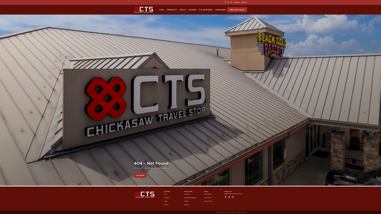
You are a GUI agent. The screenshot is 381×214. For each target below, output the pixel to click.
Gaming (192, 10)
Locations (187, 194)
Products (172, 10)
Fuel (161, 10)
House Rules (207, 194)
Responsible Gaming (190, 197)
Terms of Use (208, 197)
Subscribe (220, 10)
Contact (244, 2)
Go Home (140, 175)
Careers (237, 2)
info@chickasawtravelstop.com (233, 193)
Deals (183, 10)
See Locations (237, 10)
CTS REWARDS (206, 10)
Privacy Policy (208, 201)
